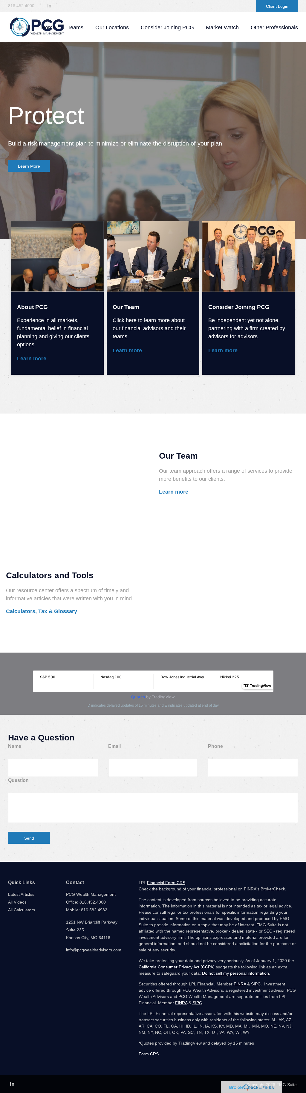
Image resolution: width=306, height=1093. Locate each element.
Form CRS (149, 1053)
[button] (75, 27)
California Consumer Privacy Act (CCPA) (177, 967)
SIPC (256, 984)
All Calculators (21, 909)
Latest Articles (21, 894)
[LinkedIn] (49, 6)
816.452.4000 (21, 5)
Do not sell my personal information (235, 973)
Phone (215, 746)
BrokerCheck (273, 889)
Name (14, 746)
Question (18, 780)
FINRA (240, 984)
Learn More (29, 166)
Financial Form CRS (166, 882)
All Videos (17, 902)
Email (114, 746)
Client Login (277, 6)
